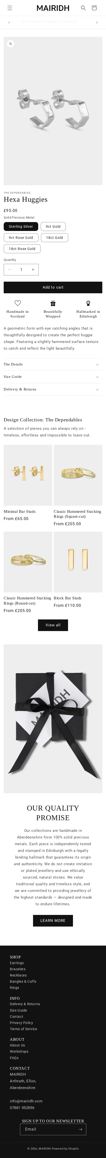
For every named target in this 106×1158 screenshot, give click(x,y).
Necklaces (18, 975)
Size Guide (18, 1010)
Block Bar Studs (68, 598)
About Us (17, 1045)
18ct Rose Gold (22, 249)
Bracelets (17, 969)
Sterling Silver (21, 226)
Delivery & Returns (25, 1004)
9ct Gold (53, 226)
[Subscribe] (80, 1129)
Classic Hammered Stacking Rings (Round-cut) (27, 600)
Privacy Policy (21, 1023)
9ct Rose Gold (21, 238)
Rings (14, 988)
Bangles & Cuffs (23, 981)
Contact (16, 1017)
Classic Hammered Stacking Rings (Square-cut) (77, 514)
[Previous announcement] (9, 22)
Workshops (19, 1051)
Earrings (17, 963)
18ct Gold (54, 238)
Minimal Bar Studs (19, 511)
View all (53, 625)
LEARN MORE (53, 920)
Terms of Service (23, 1029)
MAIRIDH (45, 1148)
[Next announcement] (96, 22)
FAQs (14, 1058)
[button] (9, 7)
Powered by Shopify (65, 1148)
